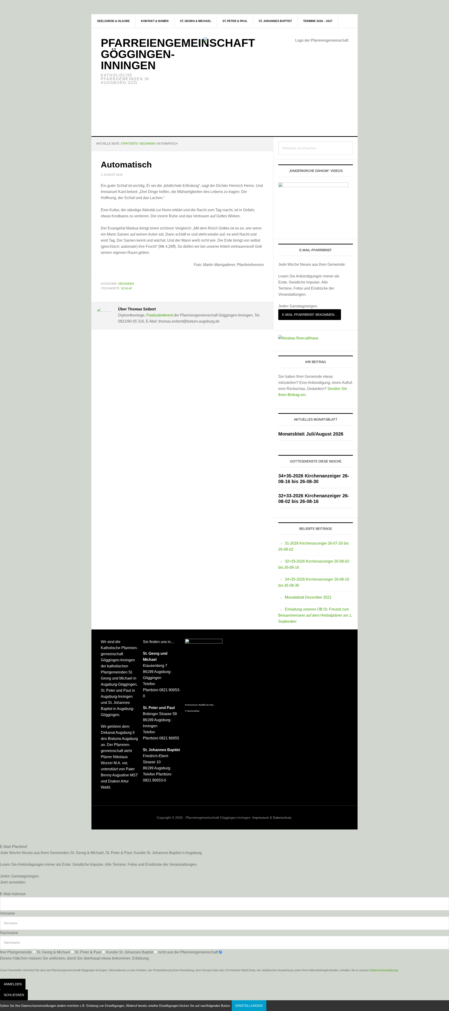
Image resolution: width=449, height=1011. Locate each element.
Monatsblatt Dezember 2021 (308, 597)
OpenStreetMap (193, 711)
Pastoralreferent (159, 315)
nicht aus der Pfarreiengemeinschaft (188, 952)
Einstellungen (249, 1005)
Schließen (14, 995)
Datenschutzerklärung (384, 970)
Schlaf (126, 288)
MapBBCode (204, 705)
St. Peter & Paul (88, 952)
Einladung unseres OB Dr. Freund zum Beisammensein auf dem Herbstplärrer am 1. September (315, 615)
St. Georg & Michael (53, 952)
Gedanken (126, 283)
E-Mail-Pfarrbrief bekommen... (309, 314)
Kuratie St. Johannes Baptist (129, 952)
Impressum (260, 817)
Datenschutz (282, 817)
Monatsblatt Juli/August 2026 (310, 433)
